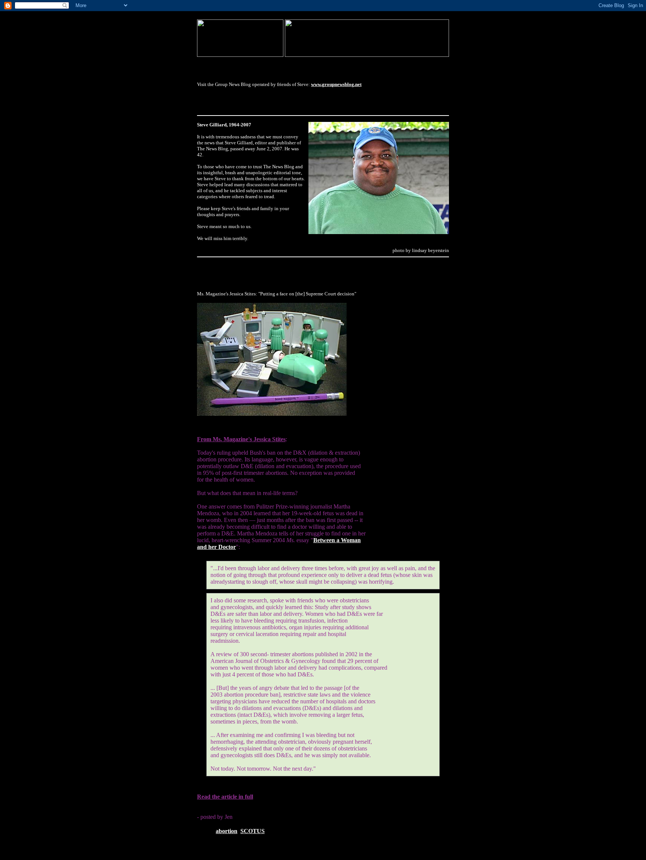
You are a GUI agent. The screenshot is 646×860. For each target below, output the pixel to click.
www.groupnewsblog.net (336, 84)
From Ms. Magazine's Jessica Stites (241, 439)
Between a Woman (337, 540)
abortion (226, 831)
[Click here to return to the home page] (240, 55)
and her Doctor (216, 547)
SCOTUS (252, 831)
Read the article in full (225, 796)
